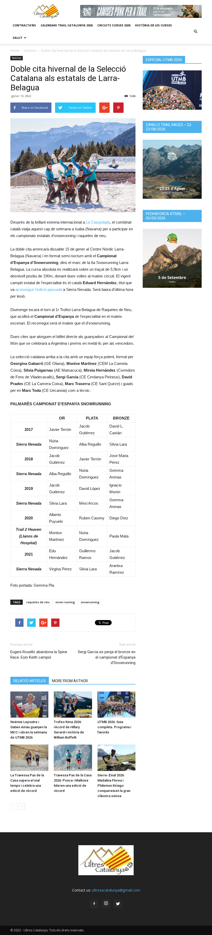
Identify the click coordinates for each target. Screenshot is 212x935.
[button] (195, 31)
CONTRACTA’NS (24, 25)
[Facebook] (94, 904)
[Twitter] (118, 904)
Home (14, 50)
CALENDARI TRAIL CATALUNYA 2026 (67, 25)
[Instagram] (106, 904)
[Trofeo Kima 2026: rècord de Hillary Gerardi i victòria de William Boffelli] (73, 704)
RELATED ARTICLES (29, 681)
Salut (17, 38)
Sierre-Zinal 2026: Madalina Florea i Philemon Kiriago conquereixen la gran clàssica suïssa (113, 785)
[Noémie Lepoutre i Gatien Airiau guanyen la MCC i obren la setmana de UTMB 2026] (29, 704)
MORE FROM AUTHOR (70, 681)
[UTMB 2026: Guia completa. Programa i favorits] (116, 704)
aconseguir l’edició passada (39, 289)
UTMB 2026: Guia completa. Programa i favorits (114, 727)
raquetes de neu (38, 602)
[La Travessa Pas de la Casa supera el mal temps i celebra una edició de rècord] (29, 758)
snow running (65, 602)
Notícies (30, 50)
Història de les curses (153, 25)
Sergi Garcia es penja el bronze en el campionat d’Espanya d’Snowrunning (106, 657)
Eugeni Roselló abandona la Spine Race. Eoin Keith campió (38, 655)
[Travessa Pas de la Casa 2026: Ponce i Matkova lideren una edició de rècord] (73, 758)
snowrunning (90, 602)
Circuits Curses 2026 (113, 25)
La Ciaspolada (98, 222)
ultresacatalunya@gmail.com (116, 890)
